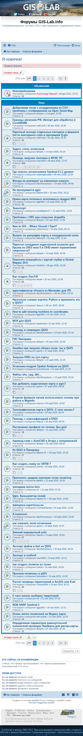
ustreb (39, 412)
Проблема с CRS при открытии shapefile (38, 217)
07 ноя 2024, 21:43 (55, 629)
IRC (8, 715)
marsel (39, 403)
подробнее (41, 734)
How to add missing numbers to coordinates (40, 311)
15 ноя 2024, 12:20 (58, 616)
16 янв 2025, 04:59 (54, 567)
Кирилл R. (41, 452)
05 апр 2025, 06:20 (55, 443)
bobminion (41, 576)
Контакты (11, 713)
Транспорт (19, 208)
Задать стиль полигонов (28, 148)
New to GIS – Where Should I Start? (34, 226)
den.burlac (41, 616)
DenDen (40, 265)
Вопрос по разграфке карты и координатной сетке (45, 235)
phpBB (35, 700)
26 (30, 167)
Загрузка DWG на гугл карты (30, 357)
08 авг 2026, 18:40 (57, 125)
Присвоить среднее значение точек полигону (42, 477)
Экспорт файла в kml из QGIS (31, 546)
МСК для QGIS (21, 320)
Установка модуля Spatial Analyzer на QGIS (40, 366)
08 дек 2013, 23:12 (68, 94)
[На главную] (41, 5)
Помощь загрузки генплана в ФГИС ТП (37, 158)
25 (25, 167)
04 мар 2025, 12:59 (63, 508)
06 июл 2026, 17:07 (57, 161)
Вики (45, 713)
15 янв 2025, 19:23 (58, 576)
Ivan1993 (41, 161)
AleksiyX (40, 238)
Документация (43, 710)
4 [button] (48, 78)
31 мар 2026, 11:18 (56, 238)
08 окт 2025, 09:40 (55, 305)
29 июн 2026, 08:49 (64, 183)
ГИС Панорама (21, 339)
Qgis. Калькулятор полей (28, 495)
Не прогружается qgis (26, 189)
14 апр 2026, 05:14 (60, 229)
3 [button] (43, 78)
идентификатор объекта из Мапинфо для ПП (41, 290)
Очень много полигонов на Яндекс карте (39, 613)
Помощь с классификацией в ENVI (35, 418)
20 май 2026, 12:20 (56, 202)
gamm (39, 351)
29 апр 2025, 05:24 (54, 412)
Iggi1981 (40, 202)
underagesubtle (44, 174)
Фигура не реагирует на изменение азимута (40, 180)
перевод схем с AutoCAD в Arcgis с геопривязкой (44, 440)
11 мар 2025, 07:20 (51, 489)
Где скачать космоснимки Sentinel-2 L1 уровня (43, 171)
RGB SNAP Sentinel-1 (25, 604)
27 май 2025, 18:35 (54, 351)
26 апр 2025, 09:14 (55, 421)
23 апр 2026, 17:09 (55, 220)
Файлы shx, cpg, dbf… (26, 374)
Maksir (39, 421)
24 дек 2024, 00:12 (60, 584)
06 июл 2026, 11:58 (63, 174)
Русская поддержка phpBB (41, 702)
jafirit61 (39, 480)
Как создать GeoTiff (25, 276)
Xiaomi (39, 535)
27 (34, 167)
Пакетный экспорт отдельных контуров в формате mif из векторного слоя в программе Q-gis (45, 133)
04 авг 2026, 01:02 (57, 138)
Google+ (52, 14)
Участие (22, 713)
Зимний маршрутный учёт (29, 532)
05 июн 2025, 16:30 (55, 342)
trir (37, 489)
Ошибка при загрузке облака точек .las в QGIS (42, 348)
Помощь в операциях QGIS (30, 329)
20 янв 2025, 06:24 (63, 549)
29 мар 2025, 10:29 (58, 452)
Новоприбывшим (23, 91)
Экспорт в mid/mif (24, 555)
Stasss (39, 305)
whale (39, 279)
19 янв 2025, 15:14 (57, 558)
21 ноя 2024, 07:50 (51, 598)
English (63, 14)
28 (38, 167)
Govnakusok (42, 369)
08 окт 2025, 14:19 (63, 293)
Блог (52, 713)
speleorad (41, 323)
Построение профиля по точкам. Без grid (39, 427)
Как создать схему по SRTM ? (31, 463)
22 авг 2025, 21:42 (58, 323)
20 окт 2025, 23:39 (54, 279)
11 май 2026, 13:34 (62, 211)
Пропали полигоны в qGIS (29, 573)
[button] (29, 78)
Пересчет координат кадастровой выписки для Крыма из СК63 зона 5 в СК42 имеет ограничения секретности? (44, 247)
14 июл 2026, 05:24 (55, 151)
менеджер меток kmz (26, 486)
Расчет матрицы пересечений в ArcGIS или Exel (43, 581)
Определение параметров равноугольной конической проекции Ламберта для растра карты (45, 624)
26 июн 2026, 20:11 (59, 192)
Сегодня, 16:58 (53, 113)
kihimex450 (42, 192)
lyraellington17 (43, 211)
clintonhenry (42, 229)
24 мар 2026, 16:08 (55, 253)
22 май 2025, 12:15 (55, 360)
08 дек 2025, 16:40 (56, 265)
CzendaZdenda (44, 508)
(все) (38, 713)
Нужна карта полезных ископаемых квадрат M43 (44, 199)
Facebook (36, 14)
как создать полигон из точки (31, 564)
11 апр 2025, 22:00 (55, 430)
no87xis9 (40, 125)
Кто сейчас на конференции (20, 659)
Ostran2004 (42, 584)
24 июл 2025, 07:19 (64, 332)
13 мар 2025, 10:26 (55, 480)
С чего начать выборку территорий (35, 595)
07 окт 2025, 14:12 (56, 314)
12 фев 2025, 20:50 (55, 535)
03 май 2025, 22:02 (55, 403)
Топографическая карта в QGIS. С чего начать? (43, 409)
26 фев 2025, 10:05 (64, 517)
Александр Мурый (46, 94)
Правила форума (13, 66)
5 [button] (52, 78)
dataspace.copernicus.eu (28, 505)
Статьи (30, 710)
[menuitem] (12, 45)
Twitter (21, 14)
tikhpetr (40, 113)
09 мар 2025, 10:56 (58, 498)
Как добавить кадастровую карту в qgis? (39, 383)
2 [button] (39, 78)
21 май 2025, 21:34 (61, 369)
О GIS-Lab (20, 710)
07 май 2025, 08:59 (54, 386)
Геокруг (72, 716)
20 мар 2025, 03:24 (54, 466)
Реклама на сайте (22, 715)
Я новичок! (12, 59)
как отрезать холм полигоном (31, 523)
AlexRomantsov (44, 183)
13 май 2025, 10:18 (64, 377)
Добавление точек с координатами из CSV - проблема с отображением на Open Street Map (42, 109)
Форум (31, 713)
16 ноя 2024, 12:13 (56, 607)
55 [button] (60, 78)
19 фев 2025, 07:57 (54, 526)
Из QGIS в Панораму (25, 449)
